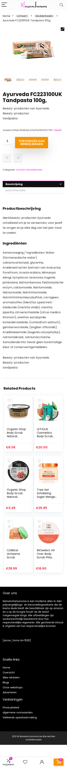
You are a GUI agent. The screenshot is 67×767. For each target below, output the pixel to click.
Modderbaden (44, 16)
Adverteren (10, 692)
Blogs (6, 682)
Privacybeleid (11, 707)
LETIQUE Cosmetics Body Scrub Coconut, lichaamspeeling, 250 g (46, 438)
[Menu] (4, 5)
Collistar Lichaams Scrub (13, 553)
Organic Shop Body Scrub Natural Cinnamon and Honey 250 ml (17, 436)
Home (6, 16)
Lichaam (22, 16)
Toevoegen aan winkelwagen (31, 142)
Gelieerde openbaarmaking (20, 717)
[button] (62, 29)
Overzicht (9, 672)
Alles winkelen (11, 677)
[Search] (61, 5)
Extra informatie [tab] (16, 190)
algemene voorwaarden (18, 712)
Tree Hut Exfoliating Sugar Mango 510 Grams (46, 495)
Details (57, 130)
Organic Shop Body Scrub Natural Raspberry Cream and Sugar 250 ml (16, 498)
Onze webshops (13, 687)
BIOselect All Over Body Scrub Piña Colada (45, 555)
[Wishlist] (25, 762)
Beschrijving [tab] (14, 184)
